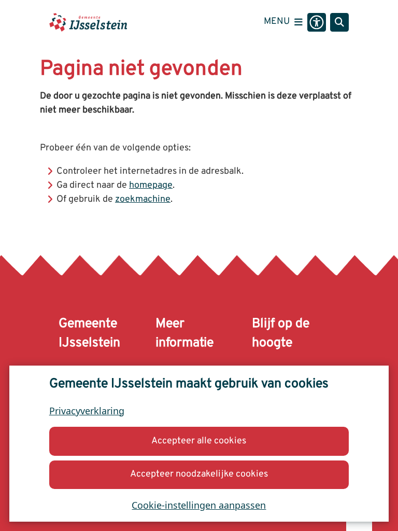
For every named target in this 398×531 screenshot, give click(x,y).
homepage (151, 185)
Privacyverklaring (86, 410)
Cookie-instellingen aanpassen (199, 505)
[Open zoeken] (339, 22)
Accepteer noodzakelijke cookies (199, 474)
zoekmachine (142, 199)
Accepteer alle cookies (198, 441)
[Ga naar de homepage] (88, 22)
